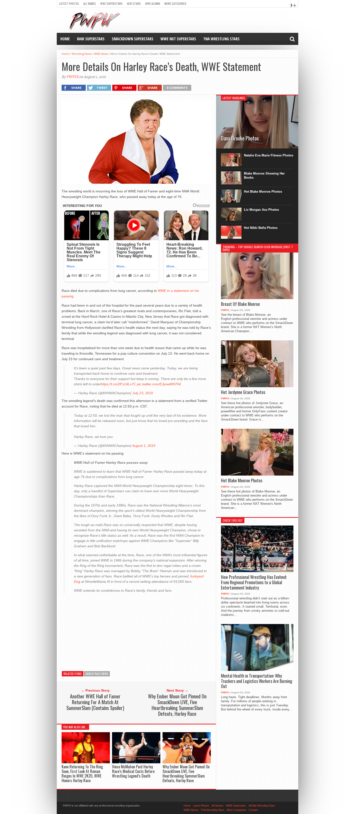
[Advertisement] (136, 630)
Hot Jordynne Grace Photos (243, 392)
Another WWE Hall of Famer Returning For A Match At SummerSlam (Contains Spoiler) (95, 702)
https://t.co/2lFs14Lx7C (118, 384)
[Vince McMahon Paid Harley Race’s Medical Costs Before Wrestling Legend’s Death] (136, 762)
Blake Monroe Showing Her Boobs (264, 175)
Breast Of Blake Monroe (240, 304)
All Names (89, 3)
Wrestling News (82, 54)
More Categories (175, 3)
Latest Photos (69, 3)
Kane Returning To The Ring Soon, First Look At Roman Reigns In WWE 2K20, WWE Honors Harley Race (82, 774)
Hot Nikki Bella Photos (260, 228)
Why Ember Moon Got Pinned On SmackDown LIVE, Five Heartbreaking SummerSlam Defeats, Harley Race (177, 704)
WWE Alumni (152, 3)
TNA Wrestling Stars (221, 39)
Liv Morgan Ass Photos (261, 209)
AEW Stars (134, 3)
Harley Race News (96, 674)
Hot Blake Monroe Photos (263, 191)
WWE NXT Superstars (178, 39)
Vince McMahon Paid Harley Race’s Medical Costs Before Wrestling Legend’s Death (133, 771)
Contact (253, 809)
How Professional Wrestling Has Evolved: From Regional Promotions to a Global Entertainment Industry (254, 582)
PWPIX (72, 76)
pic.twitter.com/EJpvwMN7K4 (159, 384)
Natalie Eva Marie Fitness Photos (268, 155)
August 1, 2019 (143, 446)
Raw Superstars (91, 39)
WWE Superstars (111, 3)
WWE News (101, 54)
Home (65, 39)
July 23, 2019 (142, 393)
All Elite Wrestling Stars (261, 805)
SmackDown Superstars (132, 39)
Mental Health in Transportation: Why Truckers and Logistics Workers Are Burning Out (256, 681)
